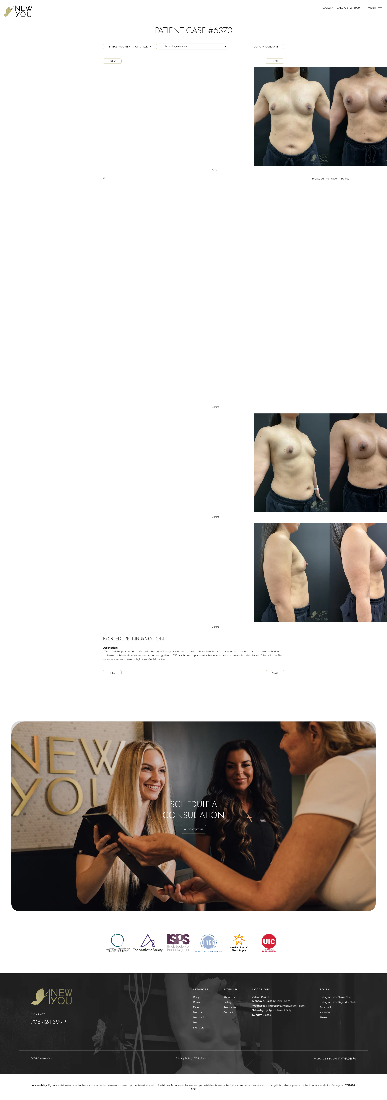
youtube (325, 1012)
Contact (228, 1012)
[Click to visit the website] (118, 951)
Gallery (328, 7)
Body (196, 997)
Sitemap (206, 1058)
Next (275, 61)
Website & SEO (323, 1058)
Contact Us (195, 829)
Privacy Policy (184, 1058)
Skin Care (199, 1027)
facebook (326, 1007)
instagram (336, 997)
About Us (229, 997)
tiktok (323, 1017)
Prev (112, 61)
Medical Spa (200, 1017)
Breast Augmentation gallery (130, 46)
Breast (197, 1002)
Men (195, 1022)
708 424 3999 (351, 7)
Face (196, 1007)
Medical (197, 1012)
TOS (196, 1058)
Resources (229, 1007)
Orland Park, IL (261, 997)
